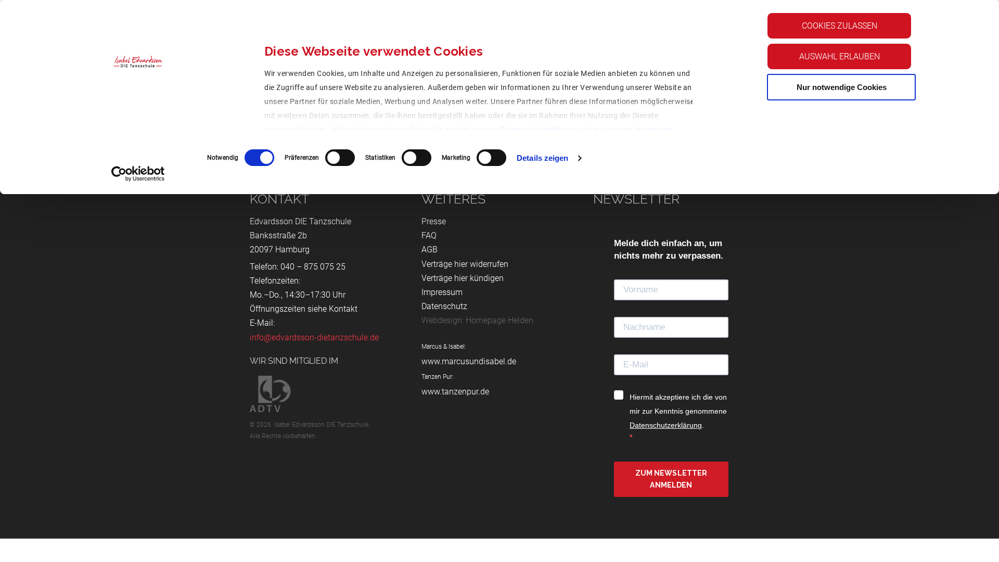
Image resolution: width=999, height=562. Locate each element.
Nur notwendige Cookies (842, 87)
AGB (429, 249)
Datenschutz (444, 306)
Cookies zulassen (839, 26)
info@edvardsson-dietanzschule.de (314, 337)
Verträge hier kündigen (462, 278)
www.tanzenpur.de (455, 392)
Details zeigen (542, 158)
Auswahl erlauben (839, 56)
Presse (433, 221)
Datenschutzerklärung (538, 129)
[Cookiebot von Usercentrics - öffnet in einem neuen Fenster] (138, 174)
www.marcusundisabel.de (468, 361)
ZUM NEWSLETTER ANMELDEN (671, 479)
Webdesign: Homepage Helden (477, 320)
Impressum (653, 129)
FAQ (429, 235)
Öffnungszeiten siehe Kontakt (303, 309)
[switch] (340, 157)
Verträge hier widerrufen (464, 264)
